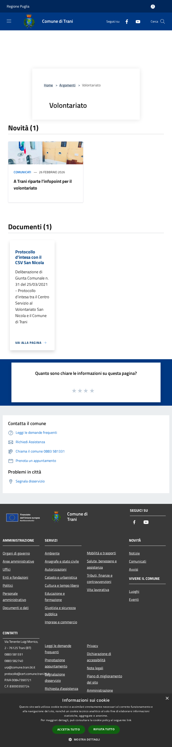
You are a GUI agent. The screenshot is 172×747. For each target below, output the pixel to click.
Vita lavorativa (98, 589)
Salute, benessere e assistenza (102, 564)
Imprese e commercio (61, 622)
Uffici (7, 569)
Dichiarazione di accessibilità (99, 657)
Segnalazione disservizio (55, 677)
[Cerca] (162, 21)
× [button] (167, 698)
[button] (86, 739)
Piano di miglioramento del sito (104, 679)
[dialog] (86, 720)
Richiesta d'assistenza (61, 688)
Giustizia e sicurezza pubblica (60, 611)
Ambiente (52, 553)
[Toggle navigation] (9, 21)
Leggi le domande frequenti (58, 649)
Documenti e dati (16, 607)
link (129, 720)
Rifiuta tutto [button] (104, 729)
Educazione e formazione (55, 596)
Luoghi (134, 591)
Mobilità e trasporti (101, 553)
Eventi (134, 599)
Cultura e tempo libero (62, 585)
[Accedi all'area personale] (153, 6)
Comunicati (22, 172)
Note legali (95, 668)
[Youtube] (136, 21)
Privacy (92, 645)
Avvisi (133, 569)
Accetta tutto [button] (68, 729)
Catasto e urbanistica (61, 577)
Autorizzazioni (56, 569)
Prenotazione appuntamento (56, 663)
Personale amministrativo (14, 596)
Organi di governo (16, 553)
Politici (8, 585)
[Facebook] (124, 21)
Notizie (134, 553)
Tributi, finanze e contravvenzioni (99, 578)
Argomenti (67, 85)
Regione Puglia (18, 6)
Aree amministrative (18, 561)
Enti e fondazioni (15, 577)
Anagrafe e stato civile (62, 561)
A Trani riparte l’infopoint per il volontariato (43, 184)
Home (48, 85)
